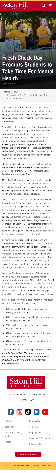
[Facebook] (11, 412)
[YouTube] (45, 412)
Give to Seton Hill (28, 454)
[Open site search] (43, 6)
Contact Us (34, 426)
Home (7, 91)
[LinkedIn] (36, 412)
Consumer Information (39, 438)
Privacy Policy (35, 444)
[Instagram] (19, 412)
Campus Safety (36, 421)
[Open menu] (50, 6)
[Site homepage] (15, 6)
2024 (15, 91)
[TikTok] (28, 412)
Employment (35, 432)
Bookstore (9, 426)
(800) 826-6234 (28, 400)
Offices (8, 441)
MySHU (8, 421)
